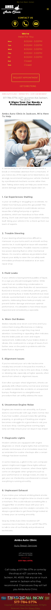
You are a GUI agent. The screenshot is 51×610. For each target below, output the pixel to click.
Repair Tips (24, 94)
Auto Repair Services (25, 545)
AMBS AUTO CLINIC (9, 94)
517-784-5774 (10, 98)
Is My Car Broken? (38, 94)
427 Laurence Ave (28, 98)
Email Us (25, 558)
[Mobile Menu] (48, 9)
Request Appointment (25, 77)
